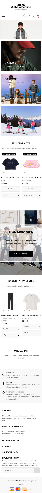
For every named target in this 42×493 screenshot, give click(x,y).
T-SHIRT (3, 180)
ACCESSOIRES (26, 180)
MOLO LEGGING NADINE (9, 315)
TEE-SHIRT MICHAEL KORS (10, 178)
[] (4, 173)
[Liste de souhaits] (17, 155)
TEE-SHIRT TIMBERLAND (30, 315)
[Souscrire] (37, 470)
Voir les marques (21, 253)
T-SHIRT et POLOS (27, 318)
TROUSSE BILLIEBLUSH (30, 178)
